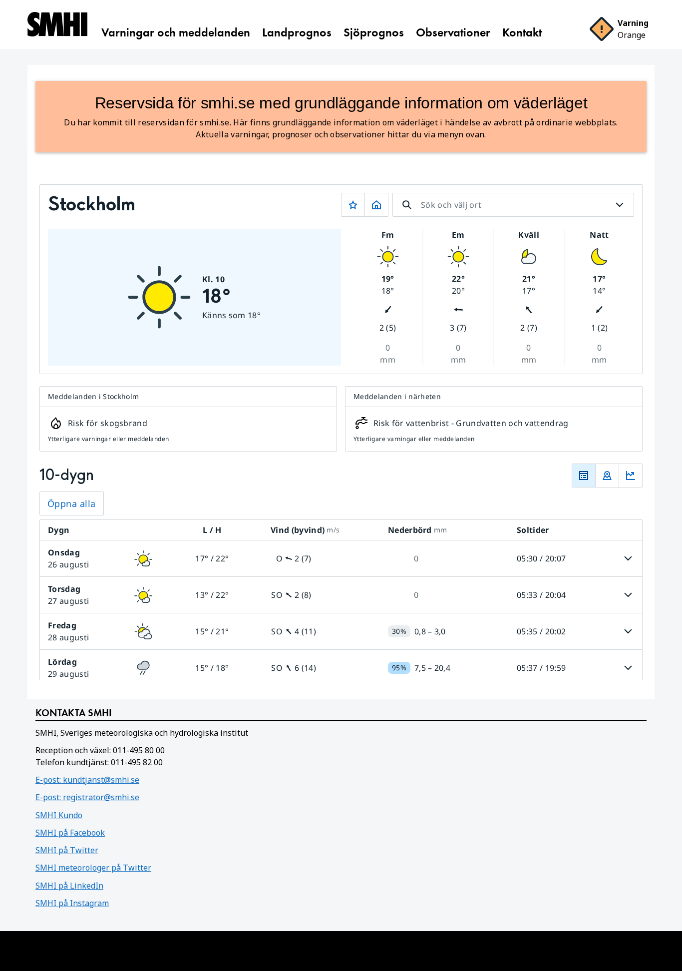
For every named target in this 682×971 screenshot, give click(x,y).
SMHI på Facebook (70, 832)
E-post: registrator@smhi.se (87, 797)
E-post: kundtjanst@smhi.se (87, 779)
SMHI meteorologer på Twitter (93, 867)
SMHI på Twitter (66, 850)
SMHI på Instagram (72, 903)
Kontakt (522, 32)
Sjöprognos (373, 32)
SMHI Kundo (58, 815)
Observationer (453, 32)
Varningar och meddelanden (175, 32)
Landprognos (297, 32)
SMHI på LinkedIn (69, 885)
